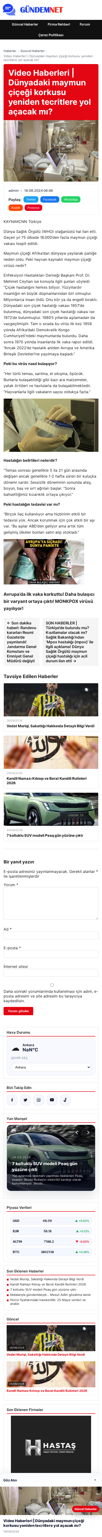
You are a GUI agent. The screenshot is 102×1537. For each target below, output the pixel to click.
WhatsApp (71, 199)
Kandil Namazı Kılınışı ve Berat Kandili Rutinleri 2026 (48, 1284)
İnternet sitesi (16, 966)
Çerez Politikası (51, 35)
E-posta (12, 947)
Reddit (15, 207)
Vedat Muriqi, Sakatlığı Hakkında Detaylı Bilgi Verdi (47, 1279)
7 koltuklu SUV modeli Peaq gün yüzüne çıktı (43, 1289)
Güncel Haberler (25, 24)
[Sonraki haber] (87, 1132)
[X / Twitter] (25, 1100)
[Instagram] (38, 1100)
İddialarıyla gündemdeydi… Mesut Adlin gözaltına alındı (50, 1295)
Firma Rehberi (59, 24)
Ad (8, 929)
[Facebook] (12, 1100)
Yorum (11, 884)
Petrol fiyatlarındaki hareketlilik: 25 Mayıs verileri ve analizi (48, 1302)
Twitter (31, 199)
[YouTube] (51, 1100)
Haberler (10, 51)
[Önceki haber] (78, 1132)
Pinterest (33, 207)
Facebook (49, 199)
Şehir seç (19, 1058)
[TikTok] (65, 1100)
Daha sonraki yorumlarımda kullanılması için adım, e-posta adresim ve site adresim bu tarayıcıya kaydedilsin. (51, 996)
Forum (85, 24)
